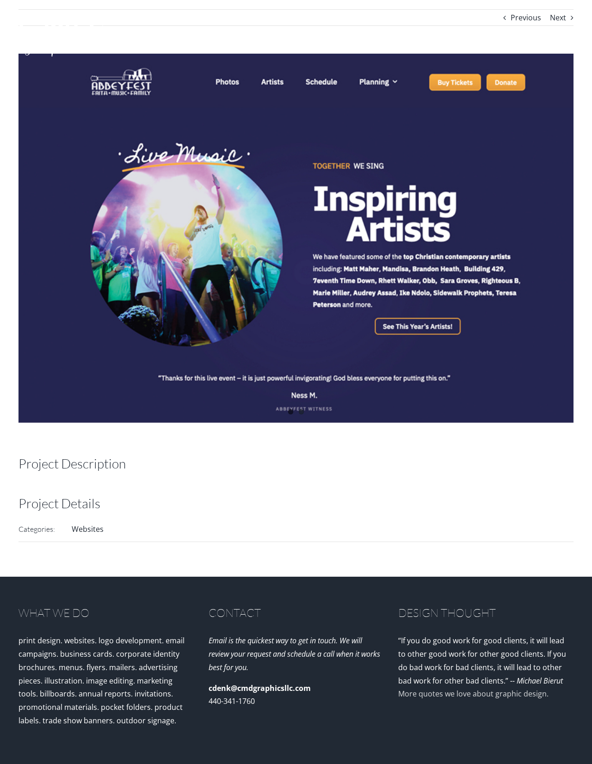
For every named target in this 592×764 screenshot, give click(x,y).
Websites (88, 529)
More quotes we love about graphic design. (473, 694)
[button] (558, 34)
